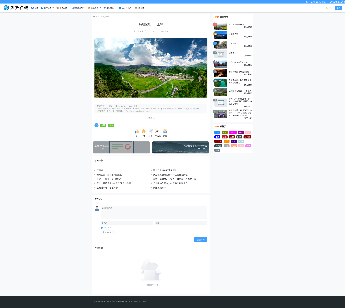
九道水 (218, 141)
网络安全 (248, 106)
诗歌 (225, 137)
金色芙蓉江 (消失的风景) (239, 72)
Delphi (233, 132)
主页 (97, 16)
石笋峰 (99, 170)
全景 (103, 125)
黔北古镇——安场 (236, 24)
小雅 (217, 137)
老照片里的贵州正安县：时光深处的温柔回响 (174, 179)
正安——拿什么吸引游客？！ (110, 179)
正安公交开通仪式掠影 (238, 62)
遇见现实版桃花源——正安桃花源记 (170, 174)
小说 (241, 141)
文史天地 (248, 55)
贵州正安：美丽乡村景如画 (109, 174)
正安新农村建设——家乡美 (240, 90)
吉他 (248, 146)
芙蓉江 (218, 146)
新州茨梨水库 (159, 187)
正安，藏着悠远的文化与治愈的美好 (113, 183)
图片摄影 (105, 16)
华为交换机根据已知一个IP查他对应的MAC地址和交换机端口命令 (240, 101)
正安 (226, 141)
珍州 (217, 150)
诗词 (241, 146)
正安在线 (139, 31)
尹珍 (225, 132)
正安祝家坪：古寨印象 (107, 187)
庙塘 (111, 125)
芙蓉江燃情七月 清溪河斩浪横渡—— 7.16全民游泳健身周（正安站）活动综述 (240, 113)
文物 (217, 132)
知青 (232, 137)
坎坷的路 (232, 43)
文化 (234, 141)
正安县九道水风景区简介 (165, 170)
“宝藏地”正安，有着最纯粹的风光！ (171, 183)
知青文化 (232, 53)
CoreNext (120, 301)
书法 (234, 146)
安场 (241, 132)
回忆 (239, 137)
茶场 (248, 132)
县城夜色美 (233, 34)
